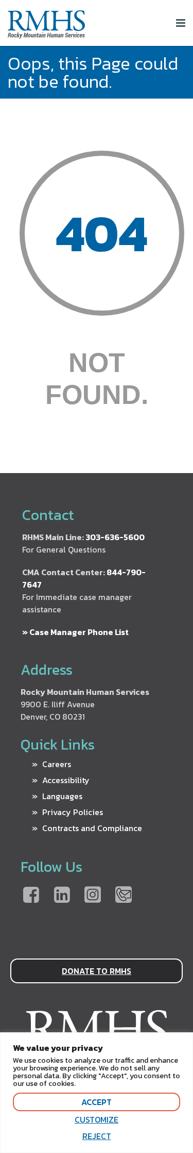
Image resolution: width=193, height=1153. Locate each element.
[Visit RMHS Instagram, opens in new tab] (92, 895)
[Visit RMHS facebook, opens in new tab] (31, 895)
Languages (62, 796)
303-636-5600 (115, 537)
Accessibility (66, 780)
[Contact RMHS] (123, 895)
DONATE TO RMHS (96, 971)
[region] (96, 1092)
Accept (96, 1102)
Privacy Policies (72, 812)
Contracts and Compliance (92, 828)
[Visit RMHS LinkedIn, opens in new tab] (61, 895)
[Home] (46, 34)
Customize (96, 1119)
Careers (56, 764)
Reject (96, 1136)
